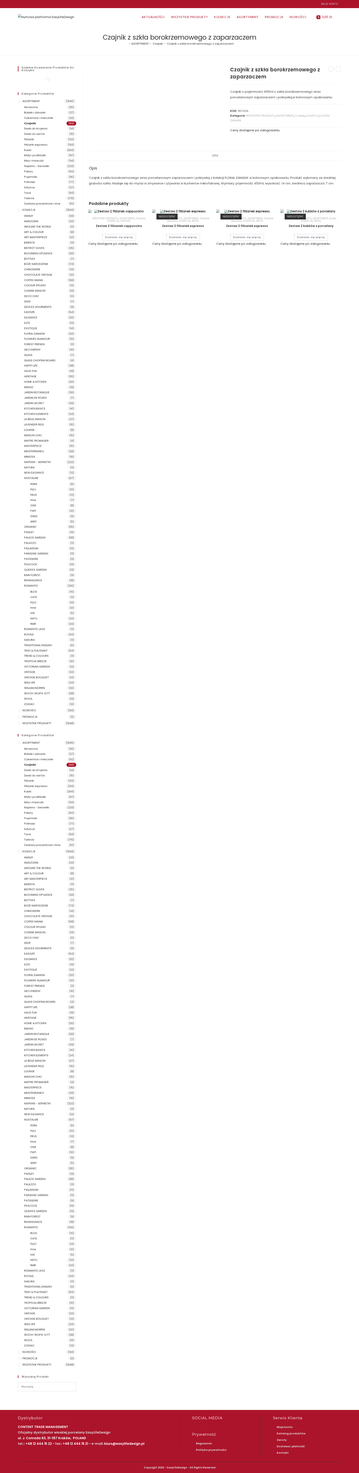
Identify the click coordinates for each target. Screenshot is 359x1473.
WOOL (195, 221)
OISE (33, 505)
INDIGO (28, 387)
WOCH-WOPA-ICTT (37, 693)
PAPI (33, 511)
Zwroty (282, 1440)
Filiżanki (140, 218)
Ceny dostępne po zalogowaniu (255, 130)
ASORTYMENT (285, 116)
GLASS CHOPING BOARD (39, 360)
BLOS (33, 592)
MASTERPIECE (33, 446)
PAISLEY (29, 532)
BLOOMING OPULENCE (38, 253)
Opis (215, 156)
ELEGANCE (30, 317)
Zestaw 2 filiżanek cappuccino (119, 226)
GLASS (28, 355)
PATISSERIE (31, 559)
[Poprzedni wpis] (331, 69)
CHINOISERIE (32, 269)
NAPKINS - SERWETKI (37, 462)
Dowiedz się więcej (119, 237)
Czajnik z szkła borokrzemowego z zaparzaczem (200, 44)
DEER (27, 301)
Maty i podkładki (35, 155)
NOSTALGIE (31, 478)
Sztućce (29, 187)
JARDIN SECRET (34, 403)
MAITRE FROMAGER (36, 441)
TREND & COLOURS (36, 656)
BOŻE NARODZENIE (36, 264)
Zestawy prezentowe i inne (42, 204)
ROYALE (29, 634)
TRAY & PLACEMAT (36, 651)
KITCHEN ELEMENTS (36, 414)
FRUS (33, 495)
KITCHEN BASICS (34, 409)
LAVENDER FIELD (34, 424)
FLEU (33, 489)
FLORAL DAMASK (34, 334)
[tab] (215, 156)
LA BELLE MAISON (34, 419)
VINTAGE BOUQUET (36, 677)
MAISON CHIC (33, 435)
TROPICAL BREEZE (35, 661)
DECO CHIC (31, 296)
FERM (33, 484)
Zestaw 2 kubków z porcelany (311, 226)
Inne (33, 500)
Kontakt (283, 1453)
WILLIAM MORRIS (34, 688)
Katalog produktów (291, 1433)
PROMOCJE (30, 717)
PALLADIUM (31, 548)
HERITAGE (30, 376)
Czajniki (300, 116)
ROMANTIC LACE (34, 629)
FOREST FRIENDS (34, 344)
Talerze (29, 198)
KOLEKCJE (313, 116)
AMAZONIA (31, 221)
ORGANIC (30, 527)
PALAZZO (30, 543)
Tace (27, 193)
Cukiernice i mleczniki (38, 118)
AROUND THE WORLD (37, 227)
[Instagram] (23, 4)
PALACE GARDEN (34, 538)
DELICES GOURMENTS (38, 307)
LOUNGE (29, 430)
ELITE (27, 323)
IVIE (32, 613)
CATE (33, 597)
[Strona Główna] (126, 44)
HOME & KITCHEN (35, 382)
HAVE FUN (30, 371)
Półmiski (29, 182)
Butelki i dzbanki (34, 113)
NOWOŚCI (29, 710)
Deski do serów (34, 134)
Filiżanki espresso (36, 145)
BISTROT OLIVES (34, 248)
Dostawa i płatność (291, 1446)
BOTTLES (29, 259)
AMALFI (28, 216)
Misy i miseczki (34, 161)
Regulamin (204, 1443)
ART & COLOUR (34, 232)
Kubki (332, 218)
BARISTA (29, 243)
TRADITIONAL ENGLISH (38, 645)
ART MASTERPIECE (35, 237)
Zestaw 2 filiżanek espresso (183, 226)
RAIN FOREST (32, 575)
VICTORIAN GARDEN (37, 667)
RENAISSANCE (33, 580)
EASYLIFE (29, 312)
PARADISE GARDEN (36, 554)
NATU (33, 618)
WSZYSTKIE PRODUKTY (260, 116)
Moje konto (329, 4)
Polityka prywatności (211, 1450)
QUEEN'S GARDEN (35, 570)
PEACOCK (30, 564)
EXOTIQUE (30, 328)
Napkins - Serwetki (36, 166)
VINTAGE (125, 221)
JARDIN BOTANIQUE (36, 392)
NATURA (29, 467)
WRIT (33, 522)
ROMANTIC (31, 586)
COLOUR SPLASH (35, 285)
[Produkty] (338, 69)
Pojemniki (30, 177)
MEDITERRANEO (34, 451)
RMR (33, 624)
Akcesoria (31, 107)
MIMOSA (29, 457)
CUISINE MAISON (34, 291)
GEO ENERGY (32, 350)
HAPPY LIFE (31, 366)
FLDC (33, 602)
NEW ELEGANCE (34, 473)
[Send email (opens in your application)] (28, 4)
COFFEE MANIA (33, 280)
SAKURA (29, 640)
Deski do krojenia (35, 128)
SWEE (34, 516)
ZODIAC (29, 704)
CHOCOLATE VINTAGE (38, 275)
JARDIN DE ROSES (35, 398)
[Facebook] (19, 4)
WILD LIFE (29, 683)
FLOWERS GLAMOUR (37, 339)
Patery (28, 171)
